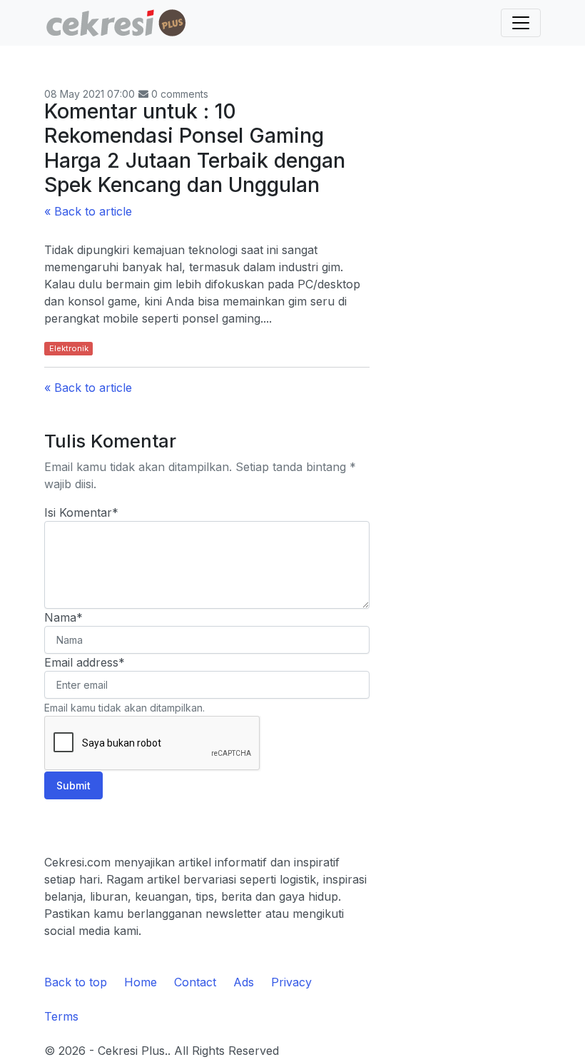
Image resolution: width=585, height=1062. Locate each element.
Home (140, 982)
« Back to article (88, 211)
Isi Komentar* (81, 512)
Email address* (84, 662)
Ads (243, 982)
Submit (73, 785)
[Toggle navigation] (521, 23)
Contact (195, 982)
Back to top (75, 982)
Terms (61, 1016)
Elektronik (68, 348)
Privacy (291, 982)
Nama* (63, 617)
